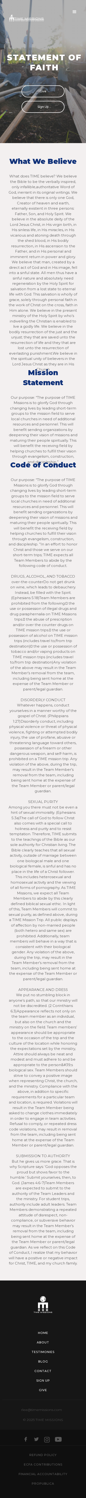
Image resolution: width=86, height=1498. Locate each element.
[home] (24, 19)
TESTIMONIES (43, 1352)
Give (43, 91)
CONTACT (43, 1371)
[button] (74, 12)
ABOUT (43, 1342)
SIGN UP (43, 1380)
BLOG (43, 1361)
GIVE (43, 1390)
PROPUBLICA (43, 1483)
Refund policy (43, 1455)
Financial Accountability (43, 1474)
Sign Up (43, 107)
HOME (43, 1333)
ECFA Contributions (43, 1464)
